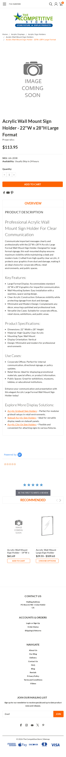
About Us (33, 650)
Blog (33, 669)
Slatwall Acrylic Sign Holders (22, 417)
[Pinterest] (12, 192)
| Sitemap (46, 739)
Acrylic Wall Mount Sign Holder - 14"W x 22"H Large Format (18, 553)
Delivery (33, 657)
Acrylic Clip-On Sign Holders (22, 424)
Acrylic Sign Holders (37, 34)
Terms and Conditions (33, 680)
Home (5, 34)
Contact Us (33, 661)
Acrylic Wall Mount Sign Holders (19, 37)
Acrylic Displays (18, 34)
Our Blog (33, 654)
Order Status (33, 627)
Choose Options (47, 561)
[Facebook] (4, 192)
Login (28, 623)
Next (60, 500)
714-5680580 (15, 4)
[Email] (8, 192)
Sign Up (36, 623)
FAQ (33, 665)
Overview (33, 203)
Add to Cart (18, 561)
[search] (50, 4)
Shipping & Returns (33, 630)
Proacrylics (8, 139)
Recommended (33, 500)
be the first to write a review (33, 492)
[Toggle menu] (4, 6)
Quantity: (7, 169)
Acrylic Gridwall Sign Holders (22, 411)
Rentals (33, 672)
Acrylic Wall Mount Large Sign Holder (46, 551)
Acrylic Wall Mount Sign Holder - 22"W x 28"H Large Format (31, 40)
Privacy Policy (33, 676)
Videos (33, 683)
